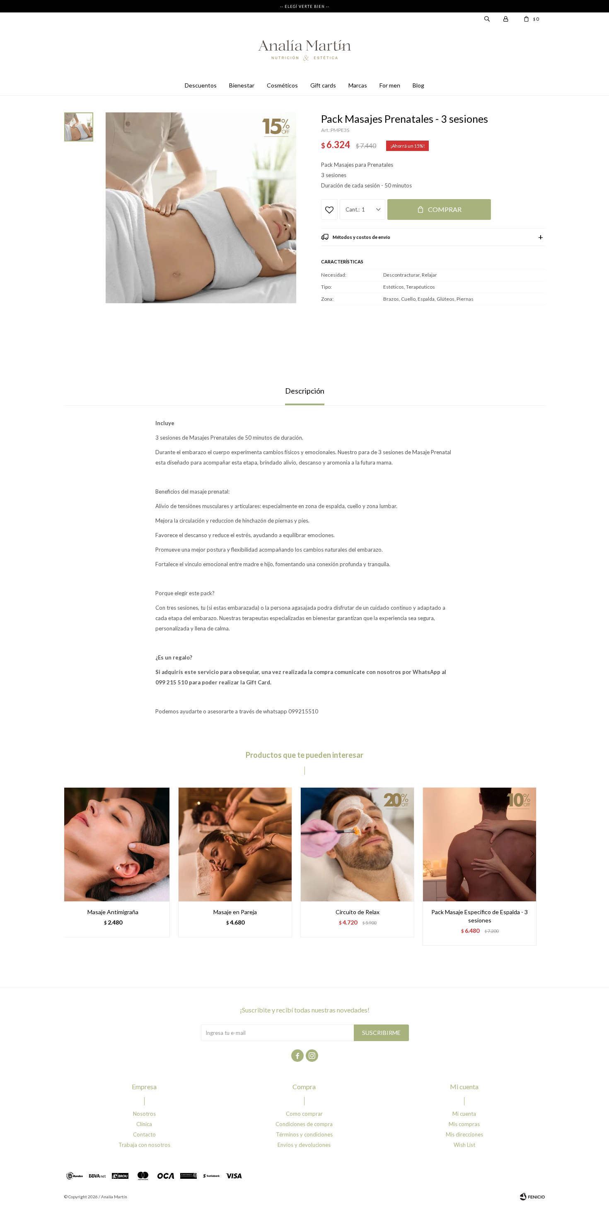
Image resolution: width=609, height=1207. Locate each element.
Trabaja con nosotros (144, 1144)
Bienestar (241, 85)
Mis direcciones (464, 1134)
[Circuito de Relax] (357, 844)
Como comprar (304, 1113)
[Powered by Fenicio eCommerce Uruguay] (532, 1196)
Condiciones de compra (304, 1124)
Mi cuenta (464, 1113)
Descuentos (201, 85)
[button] (535, 870)
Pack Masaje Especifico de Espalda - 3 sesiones (479, 916)
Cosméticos (282, 85)
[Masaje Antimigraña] (113, 844)
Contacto (144, 1134)
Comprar (445, 209)
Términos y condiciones (304, 1134)
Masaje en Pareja (235, 911)
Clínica (144, 1124)
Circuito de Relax (357, 911)
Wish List (464, 1144)
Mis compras (464, 1124)
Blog (418, 85)
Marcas (357, 85)
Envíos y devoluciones (304, 1144)
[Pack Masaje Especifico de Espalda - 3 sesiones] (479, 844)
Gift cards (323, 85)
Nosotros (144, 1113)
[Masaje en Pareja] (235, 844)
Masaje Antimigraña (112, 911)
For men (389, 85)
